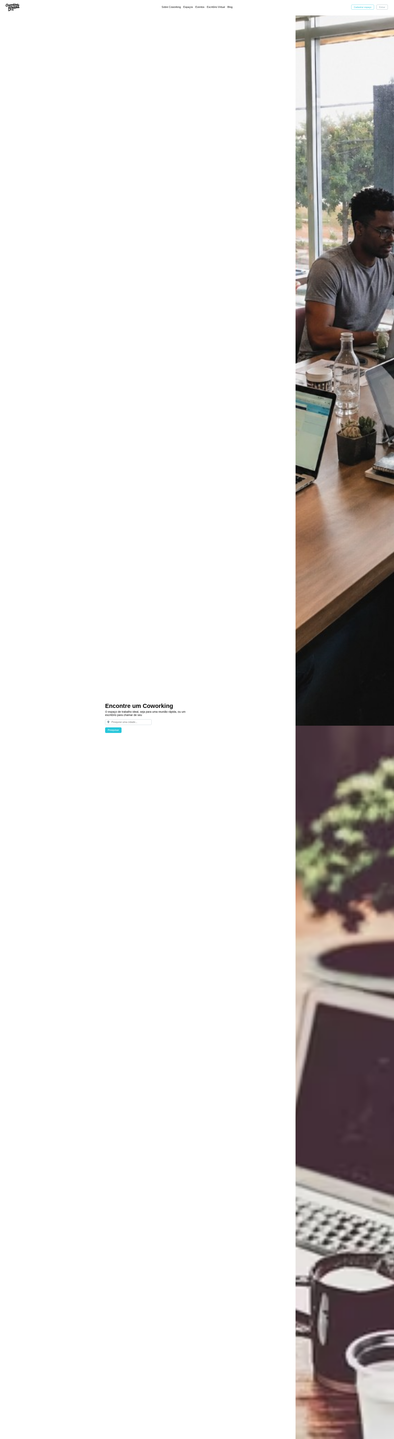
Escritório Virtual (216, 7)
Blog (230, 7)
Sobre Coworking (171, 7)
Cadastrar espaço (362, 7)
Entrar (382, 7)
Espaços (188, 7)
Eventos (199, 7)
